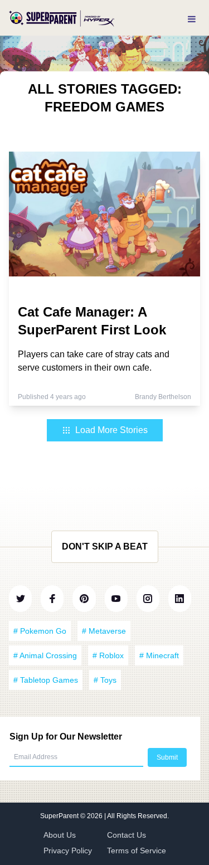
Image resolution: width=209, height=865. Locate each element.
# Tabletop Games (45, 680)
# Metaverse (104, 630)
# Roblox (108, 655)
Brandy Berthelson (163, 397)
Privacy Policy (67, 850)
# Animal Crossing (45, 655)
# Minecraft (159, 655)
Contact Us (126, 834)
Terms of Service (136, 850)
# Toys (105, 680)
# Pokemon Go (39, 630)
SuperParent (60, 816)
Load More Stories (111, 430)
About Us (59, 834)
